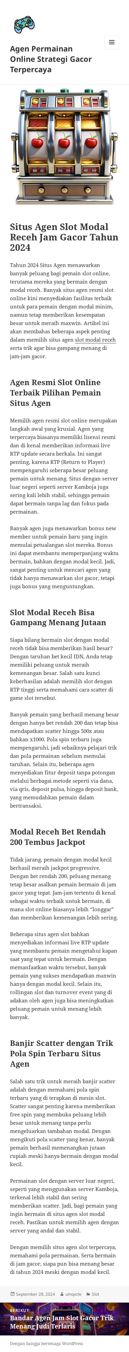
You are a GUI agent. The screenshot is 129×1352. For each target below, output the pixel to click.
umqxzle (73, 1294)
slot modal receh (95, 339)
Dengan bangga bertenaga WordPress (46, 1343)
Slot (95, 1294)
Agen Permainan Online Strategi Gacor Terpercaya (51, 58)
